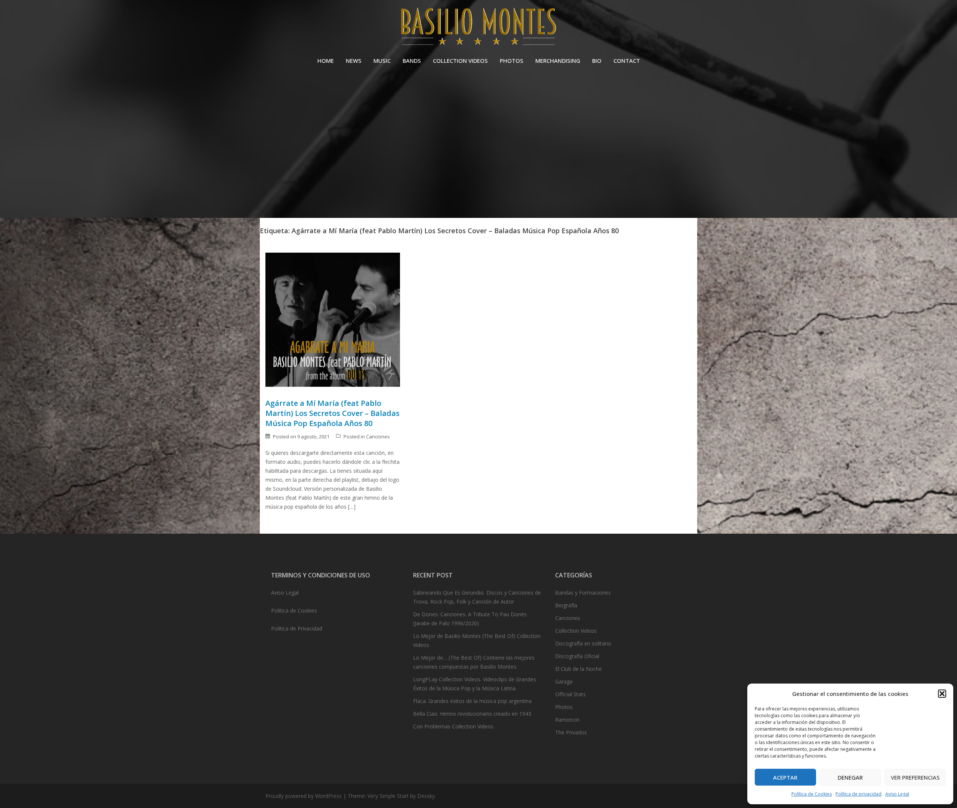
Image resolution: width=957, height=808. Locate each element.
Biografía (566, 605)
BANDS (412, 60)
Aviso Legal (897, 794)
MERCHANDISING (557, 60)
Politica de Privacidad (296, 628)
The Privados (571, 732)
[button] (942, 693)
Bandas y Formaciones (583, 592)
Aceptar (785, 777)
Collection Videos (576, 630)
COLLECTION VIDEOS (460, 60)
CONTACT (626, 60)
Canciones (378, 436)
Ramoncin (567, 719)
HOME (325, 60)
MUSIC (382, 60)
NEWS (353, 60)
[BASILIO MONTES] (478, 28)
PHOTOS (511, 60)
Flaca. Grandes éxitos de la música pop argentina (472, 700)
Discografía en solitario (583, 643)
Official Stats (570, 694)
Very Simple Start (388, 795)
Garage (564, 681)
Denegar (850, 777)
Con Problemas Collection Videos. (454, 726)
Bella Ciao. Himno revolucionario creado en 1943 (472, 713)
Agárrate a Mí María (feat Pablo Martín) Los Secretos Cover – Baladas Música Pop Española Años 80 (332, 413)
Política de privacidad (858, 794)
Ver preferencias (915, 777)
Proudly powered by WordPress (303, 795)
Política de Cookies (811, 794)
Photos (564, 706)
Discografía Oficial (577, 656)
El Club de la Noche (578, 668)
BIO (596, 60)
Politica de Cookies (294, 610)
